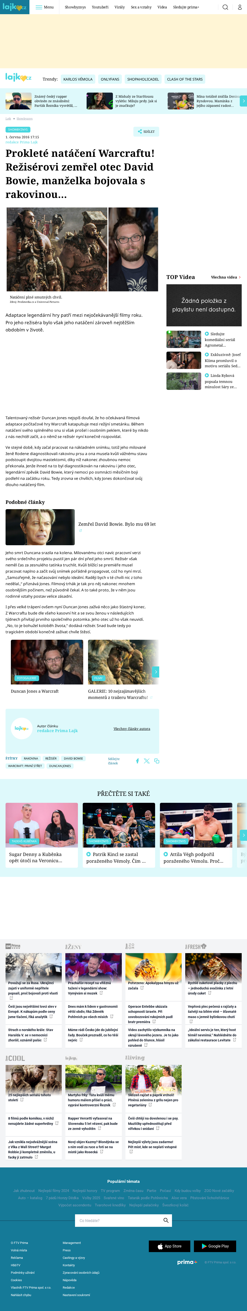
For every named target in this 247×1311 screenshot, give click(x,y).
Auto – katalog (30, 1198)
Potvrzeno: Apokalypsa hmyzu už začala (153, 985)
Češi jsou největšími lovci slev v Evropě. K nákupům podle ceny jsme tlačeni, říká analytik (32, 1012)
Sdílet (146, 133)
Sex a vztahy (141, 7)
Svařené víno (114, 1198)
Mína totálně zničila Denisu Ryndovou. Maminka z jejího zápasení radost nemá (218, 103)
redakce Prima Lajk (22, 142)
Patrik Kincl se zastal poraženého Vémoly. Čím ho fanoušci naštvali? (116, 857)
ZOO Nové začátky (219, 1191)
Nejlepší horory (85, 1191)
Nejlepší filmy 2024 (53, 1191)
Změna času (133, 1191)
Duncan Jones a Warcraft (35, 691)
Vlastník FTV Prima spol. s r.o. (31, 1287)
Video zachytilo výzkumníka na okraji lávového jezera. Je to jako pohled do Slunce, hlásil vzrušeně (153, 1037)
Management (72, 1243)
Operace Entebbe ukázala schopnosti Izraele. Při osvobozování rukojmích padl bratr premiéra (150, 1014)
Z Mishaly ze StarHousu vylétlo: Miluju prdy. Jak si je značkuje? (136, 101)
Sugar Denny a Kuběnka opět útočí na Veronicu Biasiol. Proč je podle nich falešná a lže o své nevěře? (38, 857)
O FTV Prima (19, 1243)
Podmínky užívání (22, 1272)
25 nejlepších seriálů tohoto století (29, 1097)
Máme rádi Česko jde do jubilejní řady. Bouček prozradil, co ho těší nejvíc (93, 1035)
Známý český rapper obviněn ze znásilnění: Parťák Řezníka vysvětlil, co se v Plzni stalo (56, 103)
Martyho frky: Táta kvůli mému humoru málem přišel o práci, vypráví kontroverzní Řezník (91, 1100)
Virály (119, 7)
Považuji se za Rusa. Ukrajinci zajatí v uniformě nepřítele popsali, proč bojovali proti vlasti (33, 988)
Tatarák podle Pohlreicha (148, 1198)
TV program (110, 1191)
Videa (162, 7)
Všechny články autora (132, 728)
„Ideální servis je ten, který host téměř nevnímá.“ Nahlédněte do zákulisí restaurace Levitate (212, 1035)
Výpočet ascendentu (74, 1205)
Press (67, 1250)
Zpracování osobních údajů (81, 1272)
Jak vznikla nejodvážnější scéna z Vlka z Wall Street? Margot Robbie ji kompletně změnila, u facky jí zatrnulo (32, 1149)
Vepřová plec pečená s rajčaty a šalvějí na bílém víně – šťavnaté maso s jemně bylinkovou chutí (212, 1012)
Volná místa (19, 1250)
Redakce (69, 1287)
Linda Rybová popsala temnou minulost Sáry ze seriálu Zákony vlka (222, 384)
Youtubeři (100, 7)
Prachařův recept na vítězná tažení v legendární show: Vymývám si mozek (89, 988)
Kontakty (69, 1265)
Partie (151, 1191)
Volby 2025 (91, 1198)
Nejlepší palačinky (144, 1205)
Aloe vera (179, 1198)
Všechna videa (224, 277)
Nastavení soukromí (76, 1295)
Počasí (165, 1191)
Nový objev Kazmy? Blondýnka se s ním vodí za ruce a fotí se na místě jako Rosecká (93, 1147)
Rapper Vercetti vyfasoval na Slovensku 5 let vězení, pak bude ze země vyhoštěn (93, 1123)
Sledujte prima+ (186, 7)
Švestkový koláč (175, 1205)
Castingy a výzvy (74, 1258)
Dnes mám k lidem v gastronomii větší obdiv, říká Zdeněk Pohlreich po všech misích (93, 1012)
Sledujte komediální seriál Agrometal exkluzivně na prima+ (220, 344)
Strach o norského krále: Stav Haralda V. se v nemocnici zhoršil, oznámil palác (30, 1035)
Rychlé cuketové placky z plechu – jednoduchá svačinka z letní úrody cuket (212, 988)
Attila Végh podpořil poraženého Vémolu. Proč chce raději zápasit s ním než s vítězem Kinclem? (192, 857)
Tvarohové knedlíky (110, 1205)
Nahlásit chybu (21, 1295)
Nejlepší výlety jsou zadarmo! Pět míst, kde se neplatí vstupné (152, 1144)
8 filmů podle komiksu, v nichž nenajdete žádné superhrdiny (31, 1120)
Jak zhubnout (24, 1191)
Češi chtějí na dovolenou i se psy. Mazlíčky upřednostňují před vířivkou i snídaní (153, 1123)
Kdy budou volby (188, 1191)
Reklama (17, 1258)
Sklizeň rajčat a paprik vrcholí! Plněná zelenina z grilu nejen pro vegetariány (153, 1100)
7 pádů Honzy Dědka (62, 1198)
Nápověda (69, 1280)
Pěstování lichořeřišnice (209, 1198)
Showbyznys (75, 7)
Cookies (16, 1280)
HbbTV (15, 1265)
